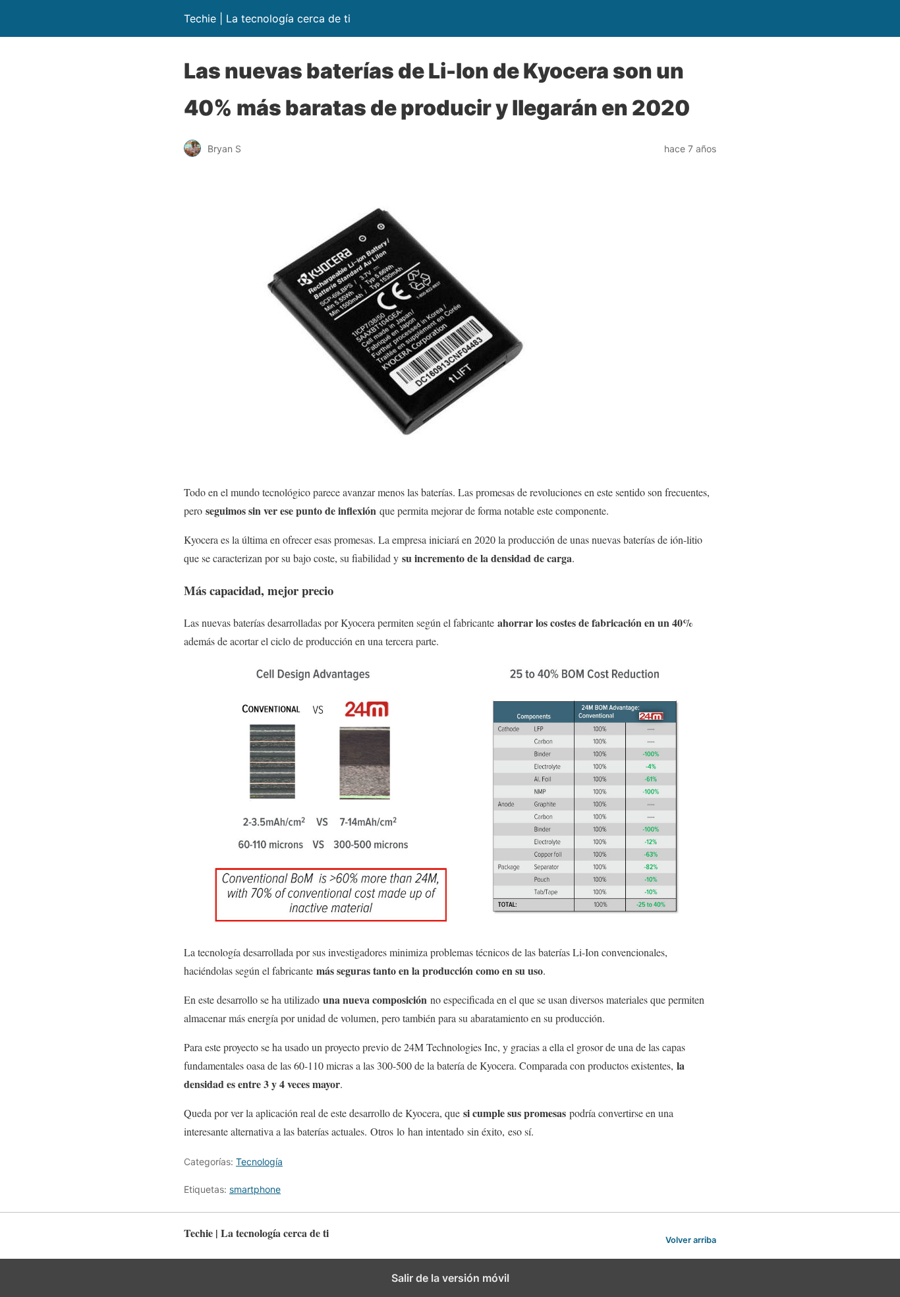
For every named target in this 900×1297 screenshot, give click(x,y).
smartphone (255, 1189)
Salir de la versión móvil (450, 1277)
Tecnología (259, 1161)
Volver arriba (690, 1240)
